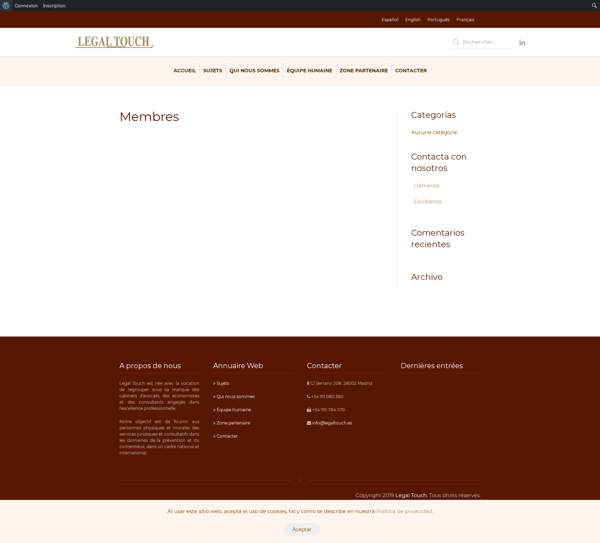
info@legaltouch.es (332, 423)
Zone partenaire (364, 70)
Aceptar (301, 529)
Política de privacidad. (404, 511)
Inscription (54, 5)
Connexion (26, 5)
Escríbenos (428, 201)
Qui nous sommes (255, 70)
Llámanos (426, 185)
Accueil (185, 70)
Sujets (212, 70)
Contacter (411, 70)
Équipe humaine (309, 70)
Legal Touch (411, 495)
